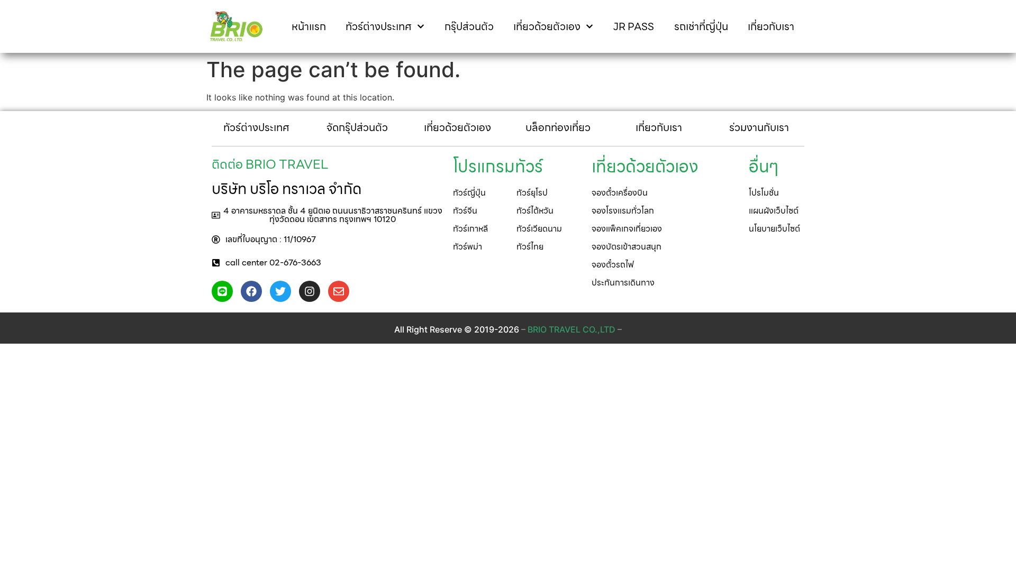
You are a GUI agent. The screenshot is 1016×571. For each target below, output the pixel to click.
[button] (327, 215)
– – (571, 329)
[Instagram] (309, 291)
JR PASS (633, 26)
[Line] (222, 291)
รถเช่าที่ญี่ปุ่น (701, 26)
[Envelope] (338, 291)
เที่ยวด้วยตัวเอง (546, 26)
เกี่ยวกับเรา (771, 26)
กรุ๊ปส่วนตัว (469, 26)
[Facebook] (251, 291)
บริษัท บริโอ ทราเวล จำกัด (286, 188)
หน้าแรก (309, 26)
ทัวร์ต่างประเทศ (379, 26)
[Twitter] (280, 291)
